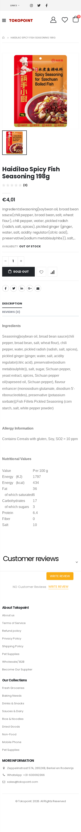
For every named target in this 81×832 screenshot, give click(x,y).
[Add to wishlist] (41, 272)
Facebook (5, 288)
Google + (29, 288)
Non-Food (9, 734)
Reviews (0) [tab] (11, 312)
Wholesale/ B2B (13, 662)
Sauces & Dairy (12, 711)
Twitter (13, 288)
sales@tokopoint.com (22, 782)
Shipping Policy (12, 646)
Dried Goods (11, 727)
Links (13, 5)
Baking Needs (12, 696)
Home (3, 37)
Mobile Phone (11, 742)
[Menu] (4, 20)
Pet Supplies (10, 654)
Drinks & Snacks (13, 703)
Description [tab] (12, 303)
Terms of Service (14, 623)
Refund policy (11, 631)
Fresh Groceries (13, 688)
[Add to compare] (52, 272)
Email (37, 288)
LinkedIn (21, 288)
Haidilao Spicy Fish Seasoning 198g (31, 172)
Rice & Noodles (13, 719)
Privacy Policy (11, 638)
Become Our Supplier (17, 669)
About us (8, 615)
